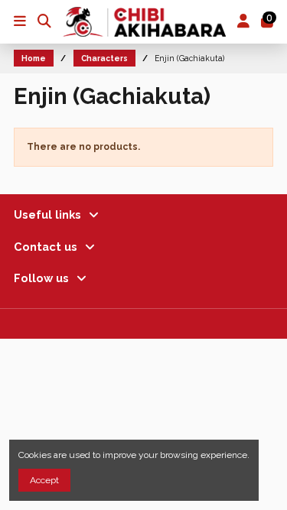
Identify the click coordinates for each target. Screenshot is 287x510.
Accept (44, 480)
